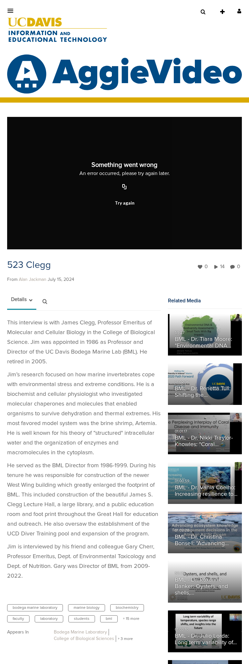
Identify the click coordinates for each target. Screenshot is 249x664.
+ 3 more (125, 639)
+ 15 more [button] (131, 619)
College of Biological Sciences (84, 638)
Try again (125, 203)
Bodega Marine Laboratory (80, 632)
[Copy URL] (124, 187)
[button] (12, 10)
